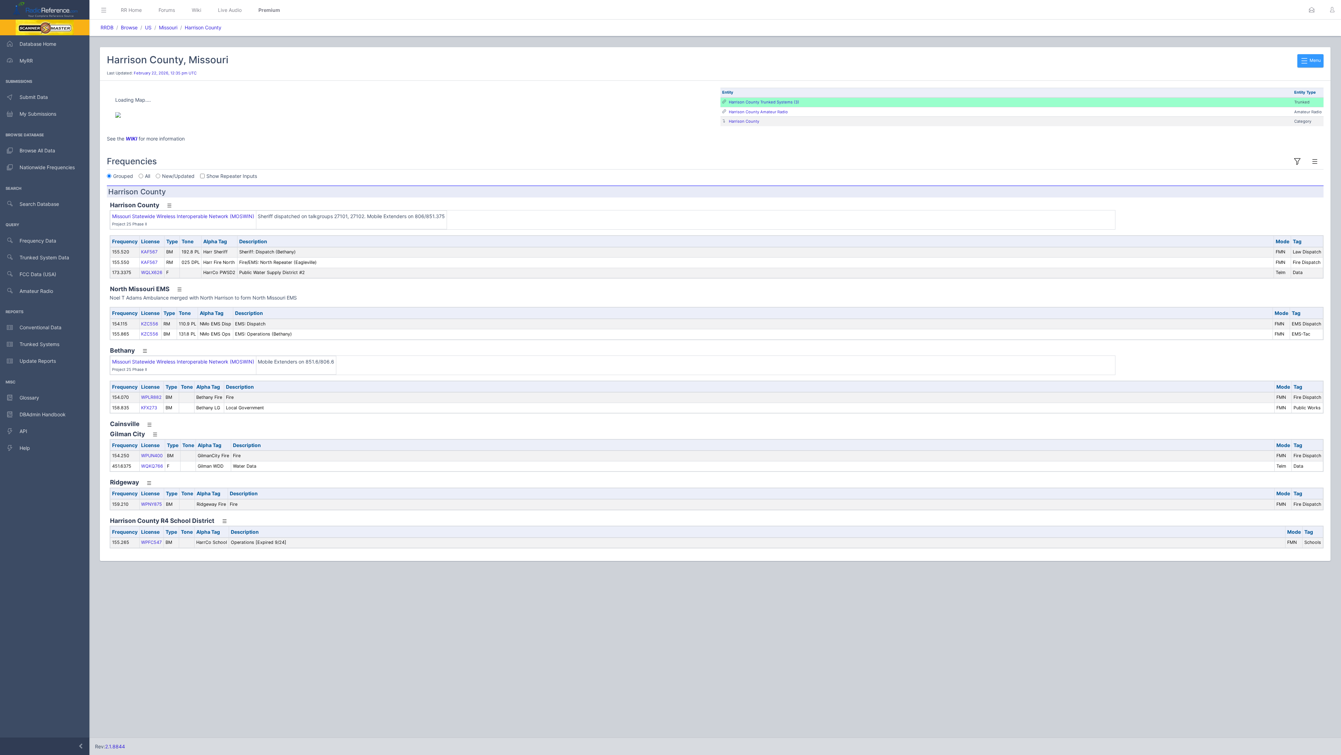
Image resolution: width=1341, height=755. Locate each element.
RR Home (131, 10)
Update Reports (38, 361)
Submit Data (34, 97)
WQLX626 (151, 272)
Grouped (123, 176)
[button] (1311, 10)
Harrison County (203, 27)
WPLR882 (151, 397)
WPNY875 (151, 504)
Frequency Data (38, 241)
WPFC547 (151, 542)
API (23, 431)
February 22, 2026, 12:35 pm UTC (165, 73)
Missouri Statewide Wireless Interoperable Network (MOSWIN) (183, 216)
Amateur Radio (36, 291)
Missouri (168, 27)
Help (25, 448)
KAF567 (149, 251)
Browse (129, 27)
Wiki (196, 10)
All (147, 176)
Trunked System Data (44, 257)
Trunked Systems (39, 344)
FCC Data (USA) (38, 274)
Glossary (29, 398)
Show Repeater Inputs (231, 176)
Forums (167, 10)
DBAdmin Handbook (43, 414)
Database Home (38, 44)
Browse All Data (37, 150)
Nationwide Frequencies (47, 167)
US (148, 27)
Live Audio (230, 10)
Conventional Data (40, 327)
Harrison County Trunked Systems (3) (764, 102)
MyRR (26, 61)
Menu (1315, 60)
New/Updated (178, 176)
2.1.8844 (115, 746)
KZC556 (149, 323)
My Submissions (38, 114)
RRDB (107, 27)
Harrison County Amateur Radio (758, 111)
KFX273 (149, 407)
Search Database (39, 204)
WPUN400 (152, 455)
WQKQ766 (152, 466)
